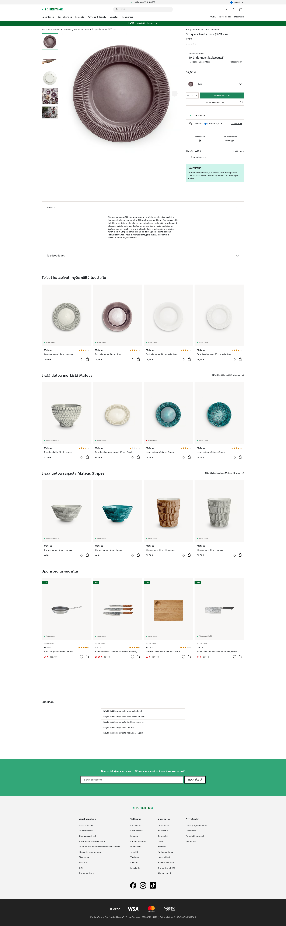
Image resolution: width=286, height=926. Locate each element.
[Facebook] (133, 885)
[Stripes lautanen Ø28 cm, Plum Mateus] (121, 93)
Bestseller (162, 847)
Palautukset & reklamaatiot (92, 841)
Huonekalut (135, 847)
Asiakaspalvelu (86, 826)
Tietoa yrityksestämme (196, 826)
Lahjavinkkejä (164, 857)
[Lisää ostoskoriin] (87, 359)
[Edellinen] (68, 94)
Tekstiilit (134, 852)
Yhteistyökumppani (194, 836)
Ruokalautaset (81, 29)
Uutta (213, 17)
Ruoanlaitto (48, 17)
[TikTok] (153, 885)
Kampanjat (127, 17)
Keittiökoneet (64, 17)
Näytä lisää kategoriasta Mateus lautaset (122, 711)
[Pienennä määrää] (188, 95)
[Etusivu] (52, 9)
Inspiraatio (239, 17)
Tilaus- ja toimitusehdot (90, 852)
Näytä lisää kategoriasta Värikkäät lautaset (123, 722)
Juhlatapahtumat (166, 852)
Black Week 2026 (166, 863)
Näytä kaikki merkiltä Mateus (226, 375)
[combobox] (237, 2)
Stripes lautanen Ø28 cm (104, 29)
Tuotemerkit (225, 17)
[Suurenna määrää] (196, 95)
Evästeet (83, 863)
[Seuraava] (175, 94)
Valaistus (134, 857)
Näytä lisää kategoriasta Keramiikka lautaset (124, 716)
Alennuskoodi (164, 873)
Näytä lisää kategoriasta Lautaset (119, 728)
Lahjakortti (135, 868)
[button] (191, 44)
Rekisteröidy (236, 62)
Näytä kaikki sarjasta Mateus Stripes (222, 473)
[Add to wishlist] (81, 359)
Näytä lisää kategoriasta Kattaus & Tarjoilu (123, 733)
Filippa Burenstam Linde (197, 29)
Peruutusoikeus (86, 873)
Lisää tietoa (236, 124)
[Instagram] (143, 885)
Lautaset (67, 29)
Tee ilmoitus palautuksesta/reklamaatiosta (99, 847)
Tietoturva (84, 857)
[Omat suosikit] (233, 9)
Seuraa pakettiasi (87, 836)
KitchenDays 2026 (166, 868)
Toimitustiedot (86, 831)
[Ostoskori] (240, 9)
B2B (81, 868)
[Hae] (117, 9)
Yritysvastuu (191, 831)
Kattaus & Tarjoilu (97, 17)
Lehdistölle (190, 841)
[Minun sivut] (226, 9)
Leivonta (79, 17)
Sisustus (114, 17)
